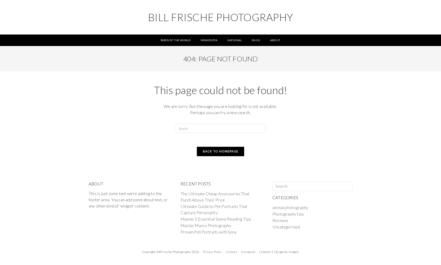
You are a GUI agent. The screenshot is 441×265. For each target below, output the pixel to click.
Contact (231, 252)
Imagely (293, 252)
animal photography (290, 207)
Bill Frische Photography (220, 17)
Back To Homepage (220, 151)
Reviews (280, 220)
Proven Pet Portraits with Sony (209, 231)
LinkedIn (265, 252)
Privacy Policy (212, 252)
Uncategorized (286, 226)
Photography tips (288, 213)
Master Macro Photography (206, 225)
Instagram (248, 252)
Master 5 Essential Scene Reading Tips (216, 219)
